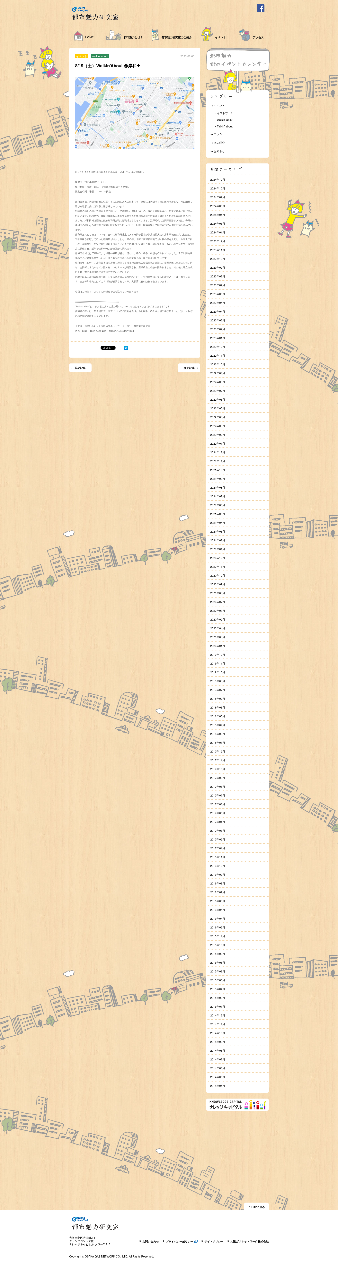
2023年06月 (217, 294)
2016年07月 (217, 892)
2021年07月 (217, 496)
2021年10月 (217, 470)
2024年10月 (217, 188)
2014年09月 (217, 1042)
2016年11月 (217, 857)
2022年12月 (217, 347)
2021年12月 (217, 452)
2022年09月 (217, 373)
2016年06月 (217, 901)
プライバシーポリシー (179, 1241)
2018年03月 (217, 734)
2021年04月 (217, 523)
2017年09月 (217, 778)
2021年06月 (217, 505)
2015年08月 (217, 962)
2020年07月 (217, 602)
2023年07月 (217, 285)
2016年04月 (217, 918)
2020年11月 (217, 567)
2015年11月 (217, 936)
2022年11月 (217, 355)
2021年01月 (217, 549)
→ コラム (216, 134)
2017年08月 (217, 786)
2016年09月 (217, 874)
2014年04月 (217, 1086)
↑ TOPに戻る (256, 1206)
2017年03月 (217, 830)
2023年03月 (217, 320)
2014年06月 (217, 1068)
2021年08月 (217, 487)
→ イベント (217, 105)
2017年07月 (217, 795)
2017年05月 (217, 813)
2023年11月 (217, 250)
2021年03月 (217, 531)
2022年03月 (217, 426)
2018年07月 (217, 699)
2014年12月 (217, 1015)
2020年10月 (217, 575)
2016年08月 (217, 883)
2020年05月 (217, 619)
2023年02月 (217, 329)
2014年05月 (217, 1077)
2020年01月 (217, 646)
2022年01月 (217, 443)
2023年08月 (217, 276)
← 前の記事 (78, 368)
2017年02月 (217, 839)
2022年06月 (217, 399)
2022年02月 (217, 435)
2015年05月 (217, 980)
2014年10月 (217, 1033)
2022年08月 (217, 382)
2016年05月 (217, 910)
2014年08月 (217, 1050)
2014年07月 (217, 1059)
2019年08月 (217, 681)
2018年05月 (217, 716)
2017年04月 (217, 822)
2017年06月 (217, 804)
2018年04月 (217, 725)
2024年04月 (217, 215)
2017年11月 (217, 760)
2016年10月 (217, 866)
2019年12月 (217, 655)
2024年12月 (217, 179)
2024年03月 (217, 223)
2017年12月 (217, 751)
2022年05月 (217, 408)
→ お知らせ (217, 151)
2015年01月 (217, 1006)
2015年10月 (217, 945)
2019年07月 (217, 690)
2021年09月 (217, 479)
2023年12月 (217, 241)
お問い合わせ (150, 1241)
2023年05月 (217, 303)
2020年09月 (217, 584)
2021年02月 (217, 540)
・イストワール (223, 113)
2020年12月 (217, 558)
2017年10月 (217, 769)
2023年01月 (217, 338)
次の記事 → (191, 368)
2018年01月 (217, 742)
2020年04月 (217, 628)
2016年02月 (217, 927)
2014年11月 (217, 1024)
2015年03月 (217, 998)
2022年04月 (217, 417)
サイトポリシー (214, 1241)
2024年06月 (217, 206)
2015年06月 (217, 971)
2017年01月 (217, 848)
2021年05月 (217, 514)
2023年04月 (217, 311)
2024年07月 (217, 197)
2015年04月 (217, 989)
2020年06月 (217, 611)
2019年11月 (217, 663)
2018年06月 (217, 707)
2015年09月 (217, 954)
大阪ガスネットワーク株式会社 (249, 1241)
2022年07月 (217, 391)
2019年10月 (217, 672)
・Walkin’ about (223, 120)
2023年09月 (217, 267)
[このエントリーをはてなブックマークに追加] (126, 349)
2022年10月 (217, 364)
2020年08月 (217, 593)
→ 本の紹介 (217, 142)
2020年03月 (217, 637)
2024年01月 (217, 232)
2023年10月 (217, 259)
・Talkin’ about (223, 126)
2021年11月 (217, 461)
